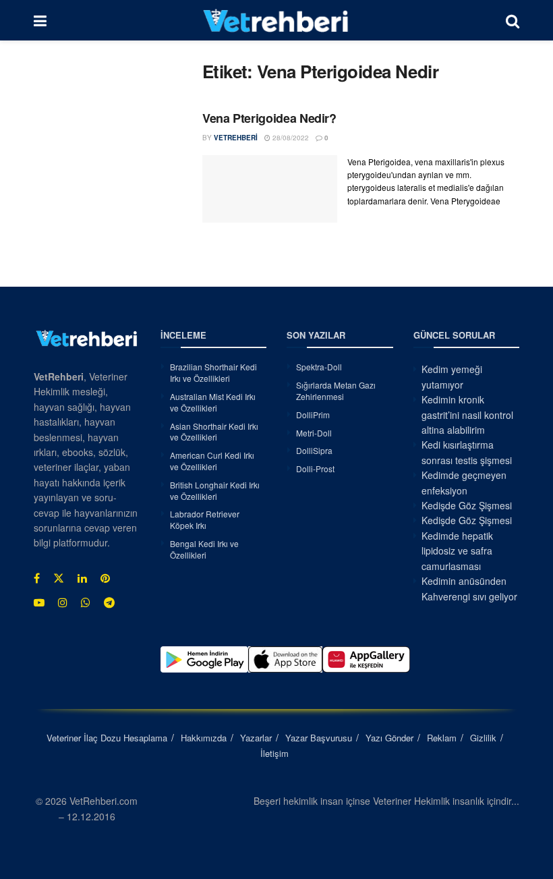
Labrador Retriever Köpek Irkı (204, 519)
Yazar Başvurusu (318, 737)
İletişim (274, 753)
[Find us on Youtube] (39, 602)
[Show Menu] (40, 20)
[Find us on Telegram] (109, 602)
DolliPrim (313, 414)
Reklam (442, 737)
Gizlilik (483, 737)
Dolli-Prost (315, 468)
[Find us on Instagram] (62, 602)
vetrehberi (236, 137)
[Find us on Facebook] (37, 578)
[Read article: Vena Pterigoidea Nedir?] (269, 189)
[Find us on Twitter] (58, 578)
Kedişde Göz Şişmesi (466, 505)
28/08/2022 (289, 137)
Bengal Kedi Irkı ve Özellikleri (204, 549)
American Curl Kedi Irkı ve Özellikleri (212, 460)
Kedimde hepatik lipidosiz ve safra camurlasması (457, 551)
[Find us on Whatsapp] (85, 602)
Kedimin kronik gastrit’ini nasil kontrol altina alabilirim (467, 414)
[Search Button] (512, 20)
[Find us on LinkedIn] (82, 578)
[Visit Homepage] (276, 20)
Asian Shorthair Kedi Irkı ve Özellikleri (214, 431)
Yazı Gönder (389, 737)
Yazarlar (256, 737)
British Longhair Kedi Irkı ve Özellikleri (215, 490)
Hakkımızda (204, 737)
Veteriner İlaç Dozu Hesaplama (107, 737)
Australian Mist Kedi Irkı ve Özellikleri (213, 402)
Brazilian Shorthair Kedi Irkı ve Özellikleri (213, 372)
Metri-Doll (314, 432)
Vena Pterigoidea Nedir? (269, 118)
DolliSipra (314, 450)
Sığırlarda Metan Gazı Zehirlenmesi (336, 390)
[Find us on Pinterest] (105, 578)
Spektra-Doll (319, 366)
